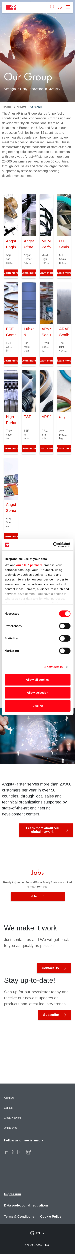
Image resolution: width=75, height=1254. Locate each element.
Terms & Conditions (19, 1216)
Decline (37, 705)
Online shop (10, 1127)
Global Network (12, 1117)
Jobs (34, 896)
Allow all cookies (37, 679)
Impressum (12, 1194)
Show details (53, 667)
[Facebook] (13, 1151)
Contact (8, 1107)
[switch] (64, 626)
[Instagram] (28, 1151)
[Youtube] (20, 1151)
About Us (9, 1098)
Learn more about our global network (42, 829)
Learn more (29, 272)
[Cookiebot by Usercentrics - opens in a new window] (53, 544)
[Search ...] (52, 7)
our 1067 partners (29, 565)
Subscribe (51, 1014)
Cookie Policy (50, 1216)
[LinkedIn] (6, 1151)
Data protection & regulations (26, 1205)
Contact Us (50, 968)
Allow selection (37, 692)
